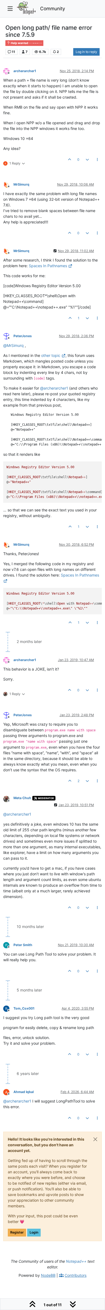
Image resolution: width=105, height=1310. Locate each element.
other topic (50, 355)
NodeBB (48, 1275)
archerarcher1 (24, 71)
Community (52, 8)
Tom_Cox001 (23, 1008)
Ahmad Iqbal (23, 1092)
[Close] (95, 1139)
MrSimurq (21, 184)
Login (34, 1232)
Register (17, 1232)
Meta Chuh (22, 798)
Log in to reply (86, 52)
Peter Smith (22, 945)
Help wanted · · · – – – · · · (26, 43)
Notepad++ (76, 1261)
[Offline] (8, 70)
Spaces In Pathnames (48, 265)
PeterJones (22, 336)
